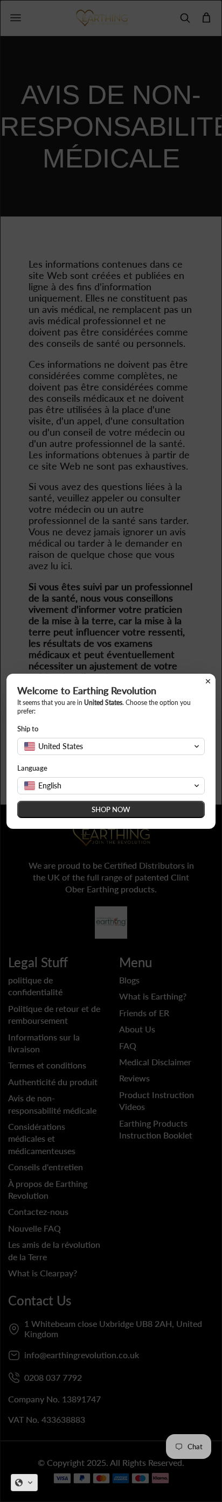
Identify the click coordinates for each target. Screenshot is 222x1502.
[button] (24, 1482)
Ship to (27, 728)
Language (32, 768)
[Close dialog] (208, 681)
